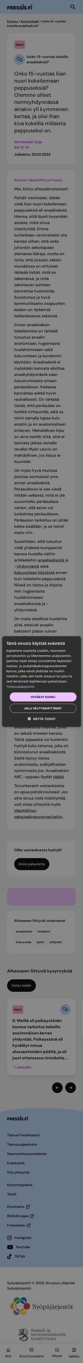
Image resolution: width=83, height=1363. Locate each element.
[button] (42, 718)
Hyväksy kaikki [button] (43, 697)
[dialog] (41, 681)
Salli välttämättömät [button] (43, 708)
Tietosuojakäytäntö (20, 686)
